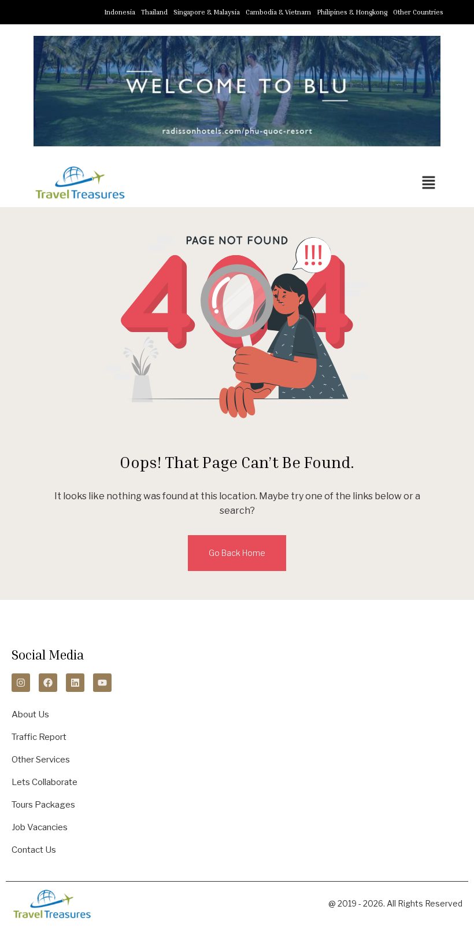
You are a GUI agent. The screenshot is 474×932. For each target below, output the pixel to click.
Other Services (41, 759)
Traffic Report (39, 737)
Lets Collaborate (44, 782)
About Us (30, 714)
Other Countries (418, 12)
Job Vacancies (40, 827)
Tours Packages (43, 805)
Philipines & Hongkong (352, 12)
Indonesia (119, 12)
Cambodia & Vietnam (278, 12)
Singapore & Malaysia (206, 12)
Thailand (154, 12)
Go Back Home (237, 553)
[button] (428, 182)
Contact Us (34, 850)
